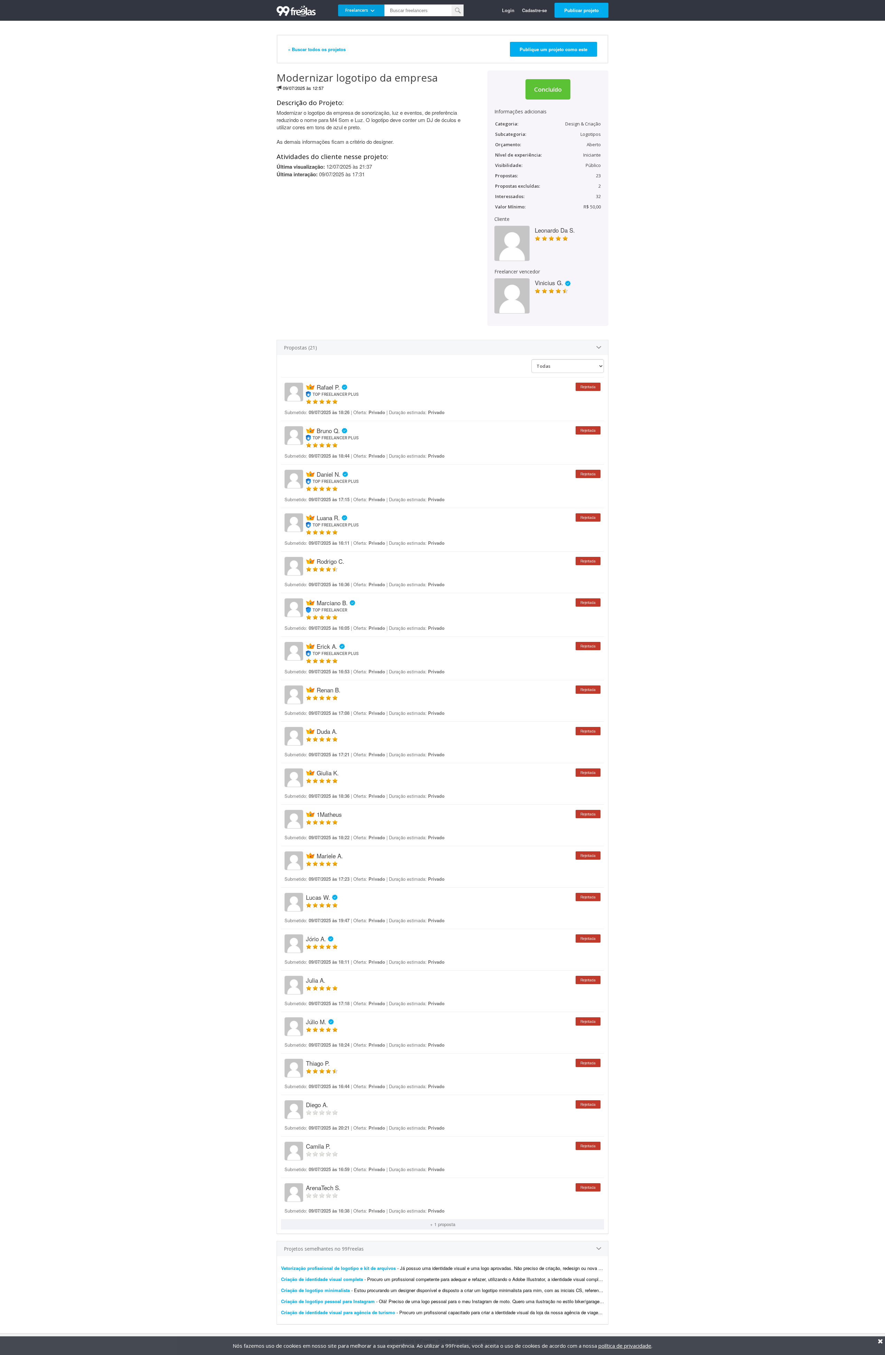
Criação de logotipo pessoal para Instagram (328, 1301)
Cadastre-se (534, 10)
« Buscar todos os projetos (317, 49)
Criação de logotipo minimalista (315, 1290)
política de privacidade (624, 1345)
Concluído (548, 89)
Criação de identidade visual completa (322, 1279)
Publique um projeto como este (553, 49)
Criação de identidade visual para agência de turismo (338, 1312)
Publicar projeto (581, 10)
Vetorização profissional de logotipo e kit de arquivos (338, 1268)
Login (508, 10)
